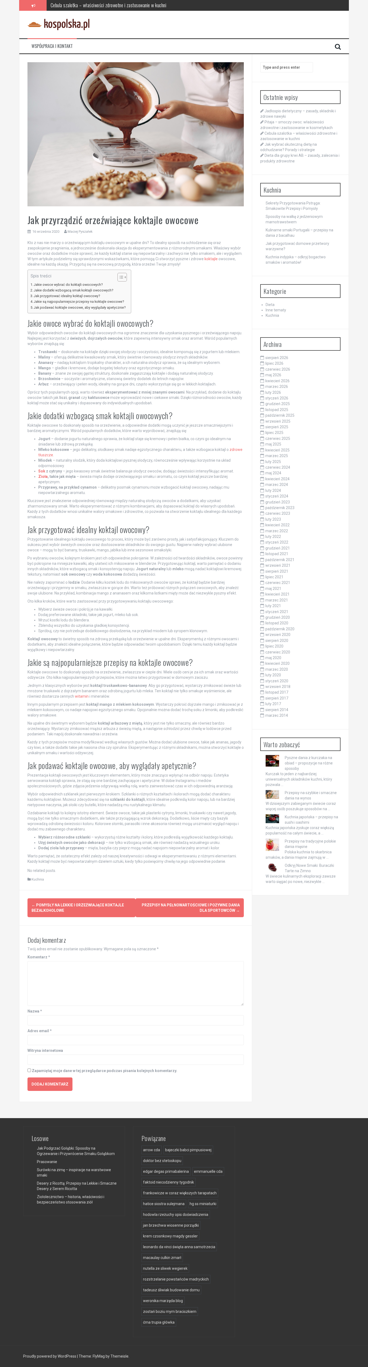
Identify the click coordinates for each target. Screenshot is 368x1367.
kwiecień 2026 (277, 381)
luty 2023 (273, 519)
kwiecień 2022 (277, 525)
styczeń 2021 (276, 612)
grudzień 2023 (277, 502)
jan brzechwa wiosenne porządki (171, 1225)
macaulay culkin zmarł (162, 1257)
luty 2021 (273, 606)
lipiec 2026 (274, 363)
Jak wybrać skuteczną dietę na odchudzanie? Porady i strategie (106, 5)
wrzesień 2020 (277, 634)
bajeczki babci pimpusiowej (188, 1150)
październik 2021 (279, 560)
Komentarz (38, 957)
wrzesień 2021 (277, 565)
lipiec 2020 (274, 646)
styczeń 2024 (276, 496)
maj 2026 (273, 375)
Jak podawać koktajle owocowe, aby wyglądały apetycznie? (80, 307)
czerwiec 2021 (277, 582)
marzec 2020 (276, 669)
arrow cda (151, 1150)
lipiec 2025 (274, 432)
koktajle (211, 259)
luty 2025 (273, 462)
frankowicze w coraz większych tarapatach (180, 1193)
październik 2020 (279, 629)
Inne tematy (276, 310)
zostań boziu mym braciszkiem (169, 1311)
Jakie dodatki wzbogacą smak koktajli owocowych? (73, 290)
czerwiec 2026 (277, 369)
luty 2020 (273, 675)
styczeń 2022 (276, 542)
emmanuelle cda (208, 1171)
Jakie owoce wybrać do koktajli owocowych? (68, 285)
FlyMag (99, 1356)
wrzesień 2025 (277, 421)
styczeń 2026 (276, 398)
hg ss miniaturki (203, 1204)
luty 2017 (273, 704)
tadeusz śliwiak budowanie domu (171, 1290)
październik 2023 (279, 508)
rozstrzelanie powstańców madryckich (176, 1279)
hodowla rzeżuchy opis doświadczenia (175, 1214)
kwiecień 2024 (277, 479)
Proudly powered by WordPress (50, 1356)
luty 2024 (273, 490)
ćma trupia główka (159, 1322)
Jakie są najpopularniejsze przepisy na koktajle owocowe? (79, 302)
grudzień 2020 (277, 617)
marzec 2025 (276, 456)
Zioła (43, 476)
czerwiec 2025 (277, 438)
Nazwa (34, 1011)
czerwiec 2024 (277, 467)
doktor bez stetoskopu (162, 1161)
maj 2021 (273, 588)
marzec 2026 (276, 386)
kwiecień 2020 (277, 663)
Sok (41, 471)
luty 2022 (273, 536)
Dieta (270, 304)
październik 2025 (279, 415)
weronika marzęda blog (163, 1301)
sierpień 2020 (276, 640)
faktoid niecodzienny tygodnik (168, 1182)
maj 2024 (273, 473)
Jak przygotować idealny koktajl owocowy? (67, 296)
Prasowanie (47, 1162)
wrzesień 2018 (277, 686)
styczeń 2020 (276, 681)
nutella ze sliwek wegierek (165, 1268)
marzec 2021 (276, 600)
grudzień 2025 (277, 404)
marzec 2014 (276, 715)
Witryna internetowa (45, 1050)
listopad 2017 (276, 692)
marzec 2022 (276, 531)
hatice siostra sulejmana (164, 1204)
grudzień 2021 (277, 548)
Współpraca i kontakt (52, 46)
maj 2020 (273, 658)
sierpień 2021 (276, 571)
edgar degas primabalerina (166, 1171)
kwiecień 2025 (277, 450)
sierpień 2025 (276, 427)
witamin (82, 696)
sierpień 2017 (276, 698)
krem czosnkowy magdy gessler (170, 1236)
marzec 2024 (276, 484)
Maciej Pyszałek (80, 231)
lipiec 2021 (274, 577)
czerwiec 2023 (277, 513)
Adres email (39, 1031)
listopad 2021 (276, 554)
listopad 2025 (276, 410)
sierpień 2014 (276, 710)
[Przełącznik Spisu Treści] (119, 277)
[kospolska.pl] (58, 24)
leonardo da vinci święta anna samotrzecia (179, 1247)
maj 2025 (273, 444)
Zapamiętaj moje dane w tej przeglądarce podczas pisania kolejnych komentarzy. (104, 1071)
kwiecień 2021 (277, 594)
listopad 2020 (276, 623)
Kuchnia (38, 879)
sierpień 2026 (276, 358)
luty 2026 (273, 392)
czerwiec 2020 (277, 652)
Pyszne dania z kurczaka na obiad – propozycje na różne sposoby (309, 763)
